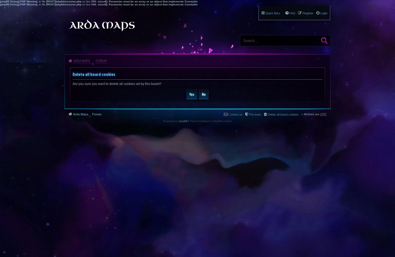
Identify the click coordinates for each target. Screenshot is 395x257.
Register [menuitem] (308, 13)
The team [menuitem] (255, 114)
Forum (101, 60)
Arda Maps (81, 60)
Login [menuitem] (323, 13)
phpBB (183, 121)
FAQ (292, 13)
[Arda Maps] (102, 25)
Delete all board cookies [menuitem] (283, 114)
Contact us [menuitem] (235, 114)
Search (324, 40)
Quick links (272, 13)
